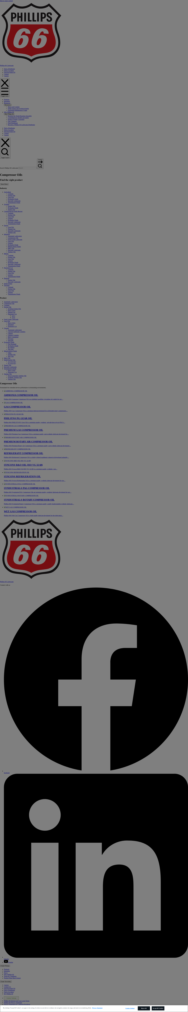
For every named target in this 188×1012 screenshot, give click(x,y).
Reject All (144, 1008)
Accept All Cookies (158, 1008)
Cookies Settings (130, 1008)
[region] (94, 1008)
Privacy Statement (97, 1008)
